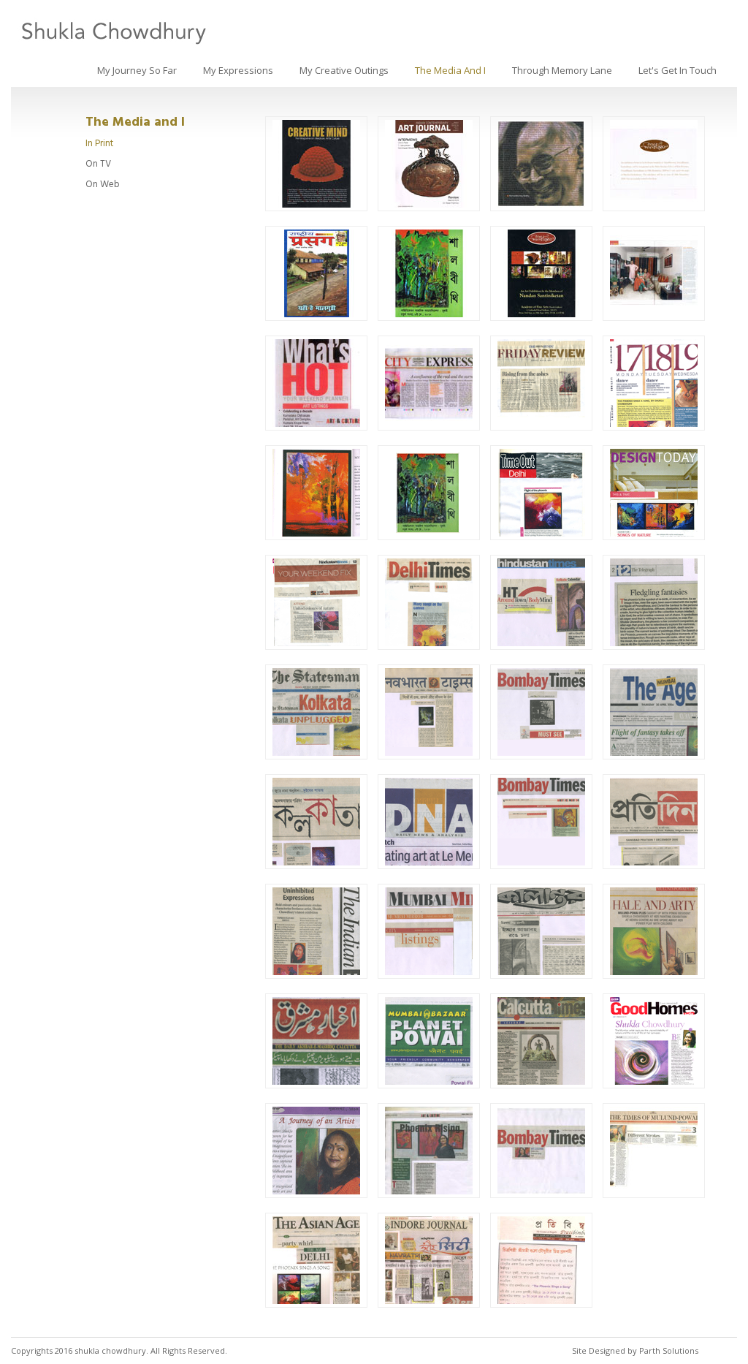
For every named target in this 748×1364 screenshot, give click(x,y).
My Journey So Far (137, 70)
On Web (102, 184)
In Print (99, 143)
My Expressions (238, 70)
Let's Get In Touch (677, 70)
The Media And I (450, 70)
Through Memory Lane (562, 70)
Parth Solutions (668, 1350)
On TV (98, 163)
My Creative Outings (344, 70)
